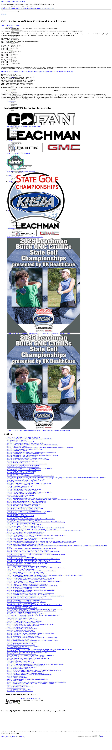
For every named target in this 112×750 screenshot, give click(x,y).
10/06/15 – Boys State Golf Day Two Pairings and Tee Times (23, 636)
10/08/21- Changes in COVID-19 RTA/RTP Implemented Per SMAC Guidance (28, 550)
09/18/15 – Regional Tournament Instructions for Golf (21, 645)
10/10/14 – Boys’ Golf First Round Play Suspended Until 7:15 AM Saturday (27, 652)
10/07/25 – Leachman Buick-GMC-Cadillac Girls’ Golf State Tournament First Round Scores (31, 452)
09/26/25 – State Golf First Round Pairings (18, 462)
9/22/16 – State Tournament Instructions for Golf (19, 627)
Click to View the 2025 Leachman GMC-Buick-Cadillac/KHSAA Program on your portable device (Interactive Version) (38, 430)
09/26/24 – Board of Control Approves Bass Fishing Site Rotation (24, 489)
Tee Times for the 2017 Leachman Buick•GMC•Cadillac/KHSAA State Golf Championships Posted (33, 615)
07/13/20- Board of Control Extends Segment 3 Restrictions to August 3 (25, 572)
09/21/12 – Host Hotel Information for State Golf (20, 686)
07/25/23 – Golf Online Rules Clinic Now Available (20, 516)
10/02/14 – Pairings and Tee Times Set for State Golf (21, 660)
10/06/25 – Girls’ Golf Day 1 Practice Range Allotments (21, 456)
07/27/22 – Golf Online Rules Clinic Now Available (20, 536)
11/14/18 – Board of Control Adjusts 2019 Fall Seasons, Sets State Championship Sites (29, 599)
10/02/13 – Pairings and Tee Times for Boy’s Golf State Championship (25, 673)
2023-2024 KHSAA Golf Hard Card (16, 514)
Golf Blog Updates (14, 25)
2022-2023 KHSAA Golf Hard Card (16, 556)
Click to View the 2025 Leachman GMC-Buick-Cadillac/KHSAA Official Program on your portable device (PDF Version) (39, 333)
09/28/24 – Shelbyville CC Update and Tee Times (20, 486)
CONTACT (15, 736)
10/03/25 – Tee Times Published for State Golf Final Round (22, 461)
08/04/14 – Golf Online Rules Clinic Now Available (20, 662)
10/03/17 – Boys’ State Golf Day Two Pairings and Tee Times (23, 612)
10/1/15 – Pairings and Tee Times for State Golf (19, 639)
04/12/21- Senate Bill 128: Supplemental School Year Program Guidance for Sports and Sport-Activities (34, 562)
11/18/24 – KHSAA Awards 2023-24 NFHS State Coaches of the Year (25, 480)
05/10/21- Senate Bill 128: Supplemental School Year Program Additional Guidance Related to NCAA (33, 559)
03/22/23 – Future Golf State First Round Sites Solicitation (22, 523)
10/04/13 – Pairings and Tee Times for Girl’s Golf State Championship (25, 671)
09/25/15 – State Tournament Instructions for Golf (20, 643)
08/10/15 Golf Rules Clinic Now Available (18, 648)
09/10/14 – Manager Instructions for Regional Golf (20, 661)
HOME (3, 736)
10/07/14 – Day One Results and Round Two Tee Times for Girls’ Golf (25, 657)
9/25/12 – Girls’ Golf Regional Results (17, 685)
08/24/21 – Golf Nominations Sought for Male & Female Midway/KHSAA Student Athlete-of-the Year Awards (36, 554)
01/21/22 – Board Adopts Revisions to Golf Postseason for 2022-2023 (25, 544)
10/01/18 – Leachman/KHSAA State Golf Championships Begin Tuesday (26, 602)
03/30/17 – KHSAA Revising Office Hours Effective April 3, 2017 (24, 621)
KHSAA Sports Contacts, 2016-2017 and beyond (20, 630)
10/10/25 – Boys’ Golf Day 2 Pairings (17, 446)
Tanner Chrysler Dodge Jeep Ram (30, 698)
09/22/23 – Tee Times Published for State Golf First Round (22, 510)
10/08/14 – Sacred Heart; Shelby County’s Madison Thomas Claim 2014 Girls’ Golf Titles (30, 655)
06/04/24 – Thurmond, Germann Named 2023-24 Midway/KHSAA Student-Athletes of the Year (32, 498)
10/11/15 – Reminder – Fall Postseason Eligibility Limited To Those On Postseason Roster (30, 633)
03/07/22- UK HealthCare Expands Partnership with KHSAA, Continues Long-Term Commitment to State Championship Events (40, 542)
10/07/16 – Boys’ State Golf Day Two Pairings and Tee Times (23, 622)
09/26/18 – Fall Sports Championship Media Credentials (21, 603)
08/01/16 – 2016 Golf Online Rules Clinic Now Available (22, 628)
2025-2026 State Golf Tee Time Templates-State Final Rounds (23, 467)
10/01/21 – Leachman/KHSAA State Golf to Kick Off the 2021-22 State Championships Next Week (33, 551)
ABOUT (8, 736)
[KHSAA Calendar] (16, 8)
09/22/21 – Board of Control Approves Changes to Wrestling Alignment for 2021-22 (29, 553)
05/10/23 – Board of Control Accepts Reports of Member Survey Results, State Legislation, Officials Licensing (36, 522)
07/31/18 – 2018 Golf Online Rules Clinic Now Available (22, 608)
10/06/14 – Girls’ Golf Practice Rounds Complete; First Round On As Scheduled (28, 658)
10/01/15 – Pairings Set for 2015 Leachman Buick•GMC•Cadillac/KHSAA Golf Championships (32, 637)
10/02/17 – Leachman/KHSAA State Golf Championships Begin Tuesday (26, 614)
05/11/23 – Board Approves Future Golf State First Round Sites (23, 520)
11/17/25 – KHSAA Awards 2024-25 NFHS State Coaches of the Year (25, 443)
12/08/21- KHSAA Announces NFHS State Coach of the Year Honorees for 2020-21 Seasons (31, 548)
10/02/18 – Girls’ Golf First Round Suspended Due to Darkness (23, 600)
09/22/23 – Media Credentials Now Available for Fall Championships (25, 508)
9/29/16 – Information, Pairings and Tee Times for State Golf (23, 625)
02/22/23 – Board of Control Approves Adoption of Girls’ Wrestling (24, 525)
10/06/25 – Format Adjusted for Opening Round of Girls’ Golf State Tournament (28, 459)
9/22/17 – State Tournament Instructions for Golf (19, 616)
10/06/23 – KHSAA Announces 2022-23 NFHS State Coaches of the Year (26, 502)
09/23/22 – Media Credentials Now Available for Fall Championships (25, 533)
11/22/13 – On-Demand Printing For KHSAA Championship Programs (25, 665)
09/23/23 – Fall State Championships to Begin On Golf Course (23, 507)
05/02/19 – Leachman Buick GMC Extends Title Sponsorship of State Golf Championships (31, 590)
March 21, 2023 (5, 25)
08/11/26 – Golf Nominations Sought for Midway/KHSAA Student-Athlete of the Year (29, 438)
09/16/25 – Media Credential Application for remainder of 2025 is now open (27, 464)
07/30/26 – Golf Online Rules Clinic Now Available (20, 441)
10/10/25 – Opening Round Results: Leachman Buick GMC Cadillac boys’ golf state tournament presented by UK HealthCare (40, 447)
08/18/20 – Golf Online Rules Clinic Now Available (20, 569)
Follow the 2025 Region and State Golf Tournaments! (21, 171)
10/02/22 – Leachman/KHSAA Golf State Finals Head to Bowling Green (26, 532)
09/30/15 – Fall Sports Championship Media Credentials (21, 642)
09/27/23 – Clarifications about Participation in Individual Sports (24, 504)
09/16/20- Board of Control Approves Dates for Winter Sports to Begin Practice (27, 566)
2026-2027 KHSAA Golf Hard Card (16, 440)
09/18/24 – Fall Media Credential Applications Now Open (22, 490)
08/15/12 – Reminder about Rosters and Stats (19, 689)
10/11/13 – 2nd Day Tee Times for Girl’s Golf (19, 668)
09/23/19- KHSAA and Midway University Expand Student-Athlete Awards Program (29, 579)
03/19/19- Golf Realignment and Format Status (19, 591)
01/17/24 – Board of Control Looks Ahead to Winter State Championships (26, 501)
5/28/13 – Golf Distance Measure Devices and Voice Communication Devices (27, 679)
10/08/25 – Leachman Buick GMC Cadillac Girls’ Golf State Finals (24, 449)
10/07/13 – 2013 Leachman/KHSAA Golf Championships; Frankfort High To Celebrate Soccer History (34, 670)
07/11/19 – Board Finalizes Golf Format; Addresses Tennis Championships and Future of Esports (32, 585)
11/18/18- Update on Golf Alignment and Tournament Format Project (25, 597)
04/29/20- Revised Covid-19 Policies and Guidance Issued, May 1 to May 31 (27, 573)
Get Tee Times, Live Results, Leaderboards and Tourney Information (25, 237)
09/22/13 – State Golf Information (16, 676)
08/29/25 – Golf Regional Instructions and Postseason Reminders (24, 470)
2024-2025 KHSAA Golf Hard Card (16, 496)
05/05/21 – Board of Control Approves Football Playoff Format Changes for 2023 (28, 560)
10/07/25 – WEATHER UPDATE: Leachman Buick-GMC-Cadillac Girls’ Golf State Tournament (32, 455)
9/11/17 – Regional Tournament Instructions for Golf (20, 618)
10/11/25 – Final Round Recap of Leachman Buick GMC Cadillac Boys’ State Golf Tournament (32, 444)
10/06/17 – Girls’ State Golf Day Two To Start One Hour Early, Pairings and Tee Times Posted (31, 611)
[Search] (18, 11)
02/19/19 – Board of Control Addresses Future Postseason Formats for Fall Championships (30, 593)
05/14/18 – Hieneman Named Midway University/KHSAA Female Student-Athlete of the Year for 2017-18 (35, 609)
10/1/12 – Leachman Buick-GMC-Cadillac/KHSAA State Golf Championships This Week (30, 683)
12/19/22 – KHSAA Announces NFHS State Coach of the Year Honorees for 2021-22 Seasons (31, 529)
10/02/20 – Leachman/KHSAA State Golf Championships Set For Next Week (27, 563)
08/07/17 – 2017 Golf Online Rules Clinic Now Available (22, 619)
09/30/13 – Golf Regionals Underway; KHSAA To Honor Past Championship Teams (29, 674)
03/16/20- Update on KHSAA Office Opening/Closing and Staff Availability (27, 576)
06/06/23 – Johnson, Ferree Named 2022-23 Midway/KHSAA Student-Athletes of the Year (31, 519)
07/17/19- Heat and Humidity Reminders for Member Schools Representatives (27, 584)
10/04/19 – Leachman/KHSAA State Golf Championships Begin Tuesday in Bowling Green (31, 578)
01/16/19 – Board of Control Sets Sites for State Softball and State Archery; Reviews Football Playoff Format (35, 596)
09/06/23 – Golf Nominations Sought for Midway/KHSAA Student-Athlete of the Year (29, 511)
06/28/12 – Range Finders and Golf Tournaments (20, 691)
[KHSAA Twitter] (37, 8)
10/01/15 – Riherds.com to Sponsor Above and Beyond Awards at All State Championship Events (32, 640)
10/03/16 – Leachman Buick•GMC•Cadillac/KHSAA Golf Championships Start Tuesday (30, 624)
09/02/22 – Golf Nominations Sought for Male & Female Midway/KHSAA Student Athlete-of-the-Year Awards (36, 535)
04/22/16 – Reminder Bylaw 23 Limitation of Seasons (21, 631)
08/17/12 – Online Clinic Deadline (16, 688)
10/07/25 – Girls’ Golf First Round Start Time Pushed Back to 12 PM (25, 453)
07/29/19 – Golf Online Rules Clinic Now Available (20, 582)
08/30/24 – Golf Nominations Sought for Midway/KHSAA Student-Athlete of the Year (29, 492)
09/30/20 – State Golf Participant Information (19, 565)
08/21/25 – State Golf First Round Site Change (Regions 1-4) (23, 471)
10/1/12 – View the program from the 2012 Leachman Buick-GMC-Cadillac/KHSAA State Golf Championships (36, 682)
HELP (22, 736)
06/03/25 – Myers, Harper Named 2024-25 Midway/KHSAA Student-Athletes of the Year (30, 476)
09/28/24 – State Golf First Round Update (18, 487)
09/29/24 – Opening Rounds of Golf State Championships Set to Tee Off (26, 484)
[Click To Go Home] (13, 1)
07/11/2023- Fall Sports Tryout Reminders (18, 517)
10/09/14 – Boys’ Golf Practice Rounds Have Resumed (21, 654)
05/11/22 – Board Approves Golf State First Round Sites (21, 539)
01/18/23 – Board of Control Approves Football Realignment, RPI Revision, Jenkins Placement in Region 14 (35, 527)
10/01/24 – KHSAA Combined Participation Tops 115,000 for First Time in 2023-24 (29, 483)
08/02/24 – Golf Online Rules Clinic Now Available (20, 495)
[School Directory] (6, 8)
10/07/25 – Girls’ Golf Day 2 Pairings (17, 450)
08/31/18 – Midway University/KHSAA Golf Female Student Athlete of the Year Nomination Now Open (34, 605)
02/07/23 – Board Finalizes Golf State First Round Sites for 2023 (24, 526)
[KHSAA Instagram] (47, 8)
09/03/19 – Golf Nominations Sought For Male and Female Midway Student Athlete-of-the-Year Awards (34, 581)
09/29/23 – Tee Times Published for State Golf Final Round (22, 505)
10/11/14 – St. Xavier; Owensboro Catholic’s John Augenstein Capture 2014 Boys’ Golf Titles (31, 651)
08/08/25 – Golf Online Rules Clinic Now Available (20, 473)
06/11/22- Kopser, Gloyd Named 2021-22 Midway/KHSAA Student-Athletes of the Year (30, 538)
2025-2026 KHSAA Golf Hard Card (16, 474)
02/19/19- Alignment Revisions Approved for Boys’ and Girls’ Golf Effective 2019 (28, 594)
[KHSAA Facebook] (27, 8)
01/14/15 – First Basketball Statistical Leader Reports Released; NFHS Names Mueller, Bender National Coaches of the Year (39, 649)
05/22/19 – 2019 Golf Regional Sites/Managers (19, 588)
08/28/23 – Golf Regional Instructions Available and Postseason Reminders (26, 513)
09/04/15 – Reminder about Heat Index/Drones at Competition (23, 646)
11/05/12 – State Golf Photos (14, 680)
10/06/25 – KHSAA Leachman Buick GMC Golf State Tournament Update (26, 458)
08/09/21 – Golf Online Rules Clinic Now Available (20, 557)
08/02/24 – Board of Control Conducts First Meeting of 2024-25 (24, 493)
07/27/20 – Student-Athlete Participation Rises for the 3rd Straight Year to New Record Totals (31, 571)
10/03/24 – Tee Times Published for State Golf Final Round (22, 482)
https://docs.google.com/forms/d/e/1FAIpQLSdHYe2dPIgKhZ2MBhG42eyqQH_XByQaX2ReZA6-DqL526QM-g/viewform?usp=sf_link (37, 71)
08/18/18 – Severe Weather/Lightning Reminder (19, 606)
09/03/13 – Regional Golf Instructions (17, 677)
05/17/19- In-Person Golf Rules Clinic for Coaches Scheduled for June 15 (26, 587)
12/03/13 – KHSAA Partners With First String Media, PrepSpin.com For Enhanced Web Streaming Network (35, 664)
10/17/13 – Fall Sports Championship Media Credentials (21, 667)
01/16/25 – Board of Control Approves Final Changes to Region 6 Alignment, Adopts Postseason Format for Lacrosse (37, 479)
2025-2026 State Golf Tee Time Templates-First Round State (23, 465)
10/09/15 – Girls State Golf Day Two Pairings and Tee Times (23, 634)
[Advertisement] (30, 717)
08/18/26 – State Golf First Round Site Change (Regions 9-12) (23, 437)
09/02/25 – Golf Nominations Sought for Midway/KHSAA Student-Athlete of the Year (29, 468)
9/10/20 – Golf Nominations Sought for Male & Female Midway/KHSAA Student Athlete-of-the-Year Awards (35, 568)
